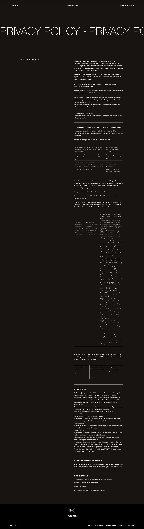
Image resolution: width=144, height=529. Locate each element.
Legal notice (99, 525)
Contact (89, 525)
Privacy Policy (111, 525)
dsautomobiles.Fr (126, 5)
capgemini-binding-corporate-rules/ (110, 259)
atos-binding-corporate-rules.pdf (109, 287)
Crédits (121, 525)
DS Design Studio (72, 5)
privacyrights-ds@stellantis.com (90, 482)
